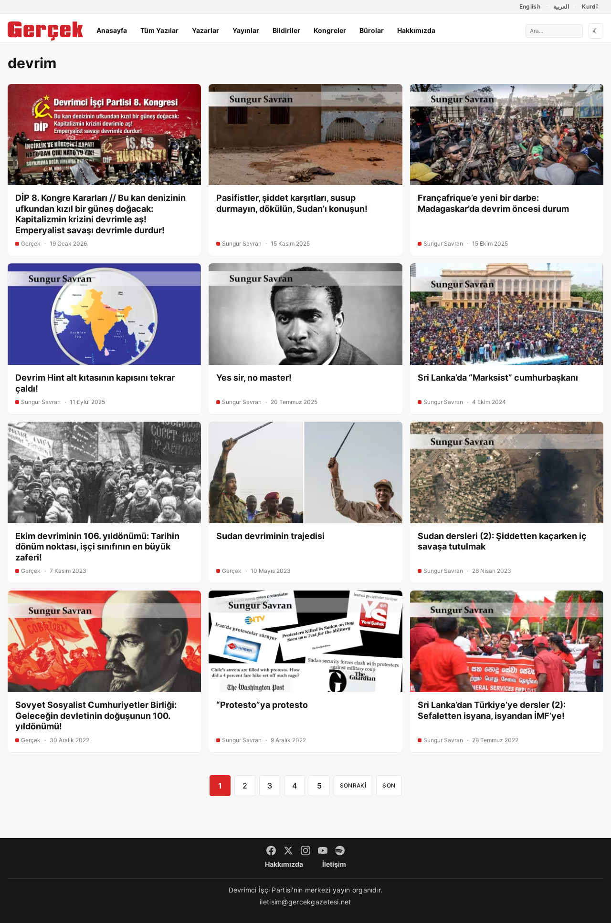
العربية (561, 6)
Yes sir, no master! (254, 378)
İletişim (334, 864)
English (530, 6)
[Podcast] (340, 850)
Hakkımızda (416, 30)
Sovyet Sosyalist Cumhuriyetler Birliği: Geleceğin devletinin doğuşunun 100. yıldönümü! (96, 715)
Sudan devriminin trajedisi (270, 536)
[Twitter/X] (288, 850)
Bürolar (371, 30)
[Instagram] (305, 850)
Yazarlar (205, 30)
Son (388, 785)
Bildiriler (286, 30)
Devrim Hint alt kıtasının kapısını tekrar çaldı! (95, 383)
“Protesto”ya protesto (262, 705)
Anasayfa (111, 30)
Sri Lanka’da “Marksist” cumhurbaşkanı (498, 378)
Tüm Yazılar (159, 30)
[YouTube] (322, 850)
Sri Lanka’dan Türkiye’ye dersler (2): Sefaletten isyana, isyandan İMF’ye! (492, 710)
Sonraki (353, 785)
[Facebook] (271, 850)
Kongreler (330, 30)
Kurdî (590, 6)
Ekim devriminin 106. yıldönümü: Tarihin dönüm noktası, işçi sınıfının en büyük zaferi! (97, 546)
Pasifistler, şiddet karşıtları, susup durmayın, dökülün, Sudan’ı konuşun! (292, 203)
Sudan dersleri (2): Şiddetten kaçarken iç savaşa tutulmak (502, 541)
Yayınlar (245, 30)
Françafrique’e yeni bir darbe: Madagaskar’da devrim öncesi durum (493, 203)
